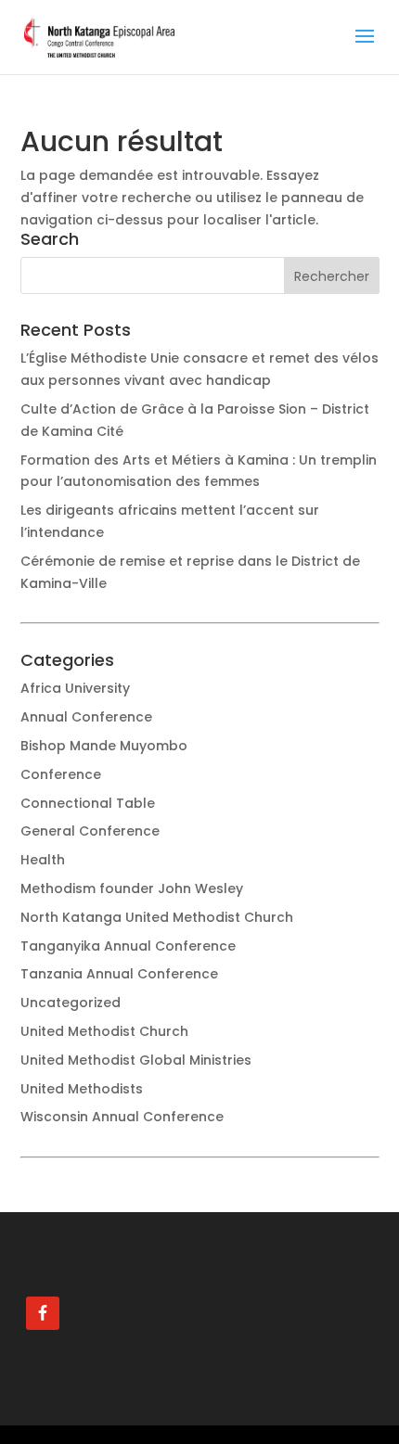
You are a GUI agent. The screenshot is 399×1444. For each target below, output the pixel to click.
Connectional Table (87, 803)
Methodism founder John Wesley (131, 888)
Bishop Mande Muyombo (103, 745)
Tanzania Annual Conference (119, 974)
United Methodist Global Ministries (135, 1060)
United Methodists (81, 1089)
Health (42, 859)
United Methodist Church (104, 1031)
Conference (60, 774)
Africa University (75, 688)
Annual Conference (86, 717)
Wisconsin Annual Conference (122, 1116)
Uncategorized (70, 1002)
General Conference (90, 831)
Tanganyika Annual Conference (128, 946)
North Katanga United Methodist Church (156, 917)
